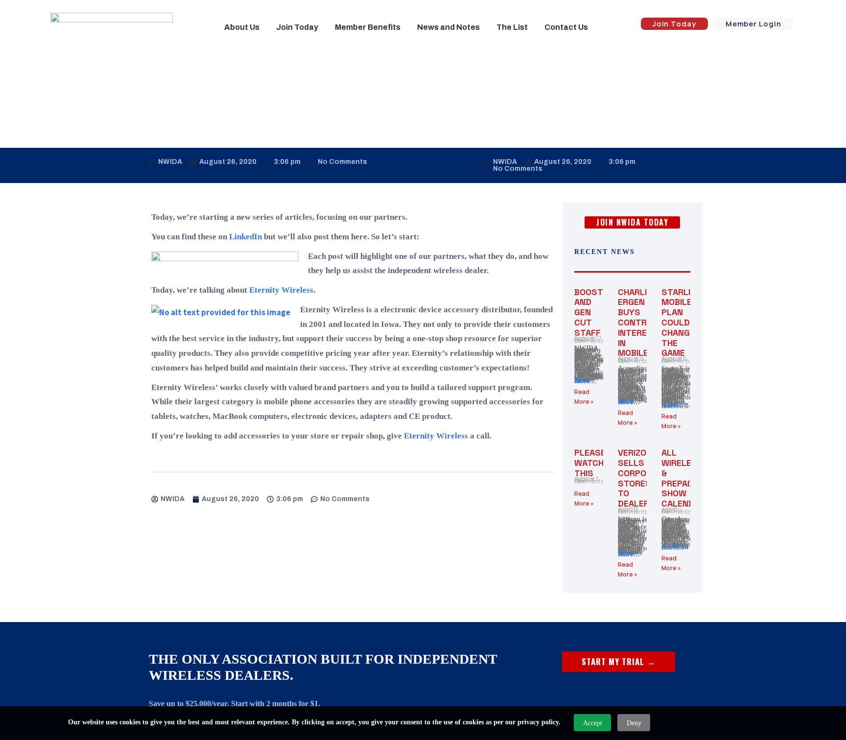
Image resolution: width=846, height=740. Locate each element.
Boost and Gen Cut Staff (588, 312)
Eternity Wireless (281, 290)
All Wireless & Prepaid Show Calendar (683, 478)
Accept (592, 723)
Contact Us (566, 27)
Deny (634, 723)
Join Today (297, 27)
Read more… (585, 381)
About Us (241, 27)
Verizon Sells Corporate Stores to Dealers (642, 478)
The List (512, 27)
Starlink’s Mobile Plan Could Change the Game (685, 322)
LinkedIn (246, 236)
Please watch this (590, 463)
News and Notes (448, 27)
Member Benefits (367, 27)
